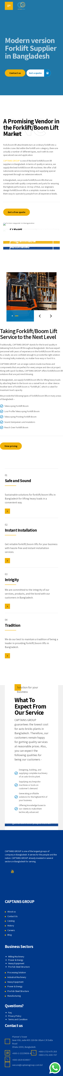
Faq (10, 1012)
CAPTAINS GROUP (11, 160)
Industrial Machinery (16, 977)
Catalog (11, 920)
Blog (9, 934)
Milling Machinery (16, 956)
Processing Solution (16, 972)
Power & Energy (15, 959)
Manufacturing (14, 995)
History (10, 925)
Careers (11, 930)
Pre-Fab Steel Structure (19, 966)
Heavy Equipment (16, 963)
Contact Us (12, 916)
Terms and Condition (17, 1019)
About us (11, 911)
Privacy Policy (14, 1015)
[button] (39, 316)
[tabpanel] (31, 297)
